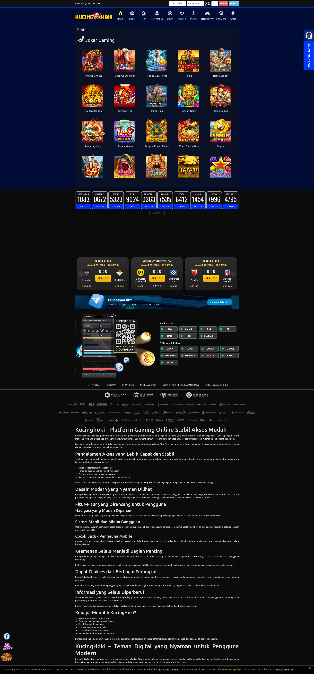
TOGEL (132, 19)
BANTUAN (111, 385)
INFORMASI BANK (148, 385)
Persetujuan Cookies (168, 669)
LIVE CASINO (157, 19)
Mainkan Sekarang (220, 302)
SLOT (144, 19)
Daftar (233, 3)
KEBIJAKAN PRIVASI (190, 385)
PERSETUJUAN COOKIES (216, 385)
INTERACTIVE (207, 19)
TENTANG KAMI (93, 385)
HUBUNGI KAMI (169, 385)
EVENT (233, 19)
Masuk (223, 3)
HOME (120, 19)
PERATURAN (128, 385)
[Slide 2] (156, 286)
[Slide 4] (160, 286)
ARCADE (194, 19)
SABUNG (182, 19)
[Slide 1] (153, 286)
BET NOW (103, 278)
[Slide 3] (158, 286)
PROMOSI (221, 19)
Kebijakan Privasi (284, 669)
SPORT (170, 19)
